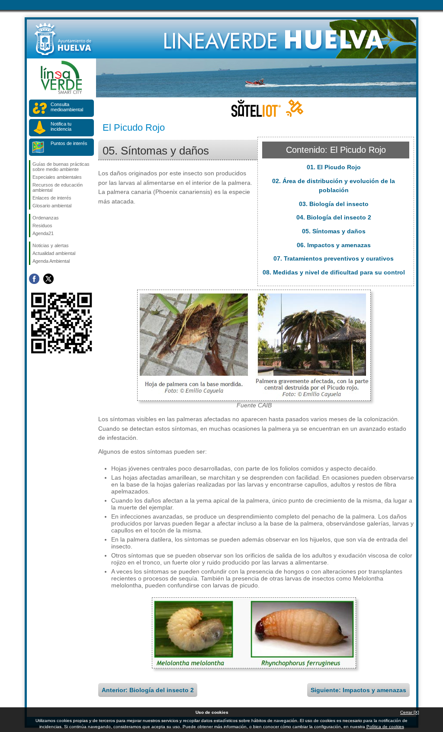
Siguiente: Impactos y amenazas (358, 690)
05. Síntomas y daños (334, 231)
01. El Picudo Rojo (334, 167)
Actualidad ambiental (53, 253)
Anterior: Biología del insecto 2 (148, 690)
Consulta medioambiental (67, 107)
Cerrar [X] (409, 712)
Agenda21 (43, 233)
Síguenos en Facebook (34, 279)
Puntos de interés (69, 143)
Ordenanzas (45, 217)
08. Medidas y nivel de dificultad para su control (334, 272)
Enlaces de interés (51, 197)
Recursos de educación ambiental (57, 187)
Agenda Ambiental (51, 261)
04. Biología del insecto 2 (333, 217)
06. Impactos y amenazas (334, 245)
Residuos (42, 225)
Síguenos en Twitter (48, 279)
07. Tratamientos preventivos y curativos (333, 258)
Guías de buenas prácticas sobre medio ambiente (61, 166)
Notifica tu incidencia (61, 126)
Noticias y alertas (50, 245)
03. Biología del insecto (334, 203)
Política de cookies (385, 726)
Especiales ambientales (57, 177)
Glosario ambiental (51, 205)
